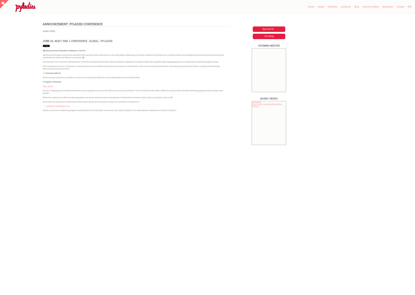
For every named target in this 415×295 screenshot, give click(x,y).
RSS (410, 7)
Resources (387, 7)
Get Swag (269, 36)
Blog (356, 7)
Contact (400, 7)
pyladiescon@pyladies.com (58, 106)
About (321, 7)
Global (94, 41)
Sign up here (48, 86)
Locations (346, 7)
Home (311, 7)
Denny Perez (49, 31)
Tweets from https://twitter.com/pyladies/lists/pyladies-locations (267, 104)
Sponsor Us (268, 29)
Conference (79, 41)
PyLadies (106, 41)
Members (332, 7)
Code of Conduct (370, 7)
